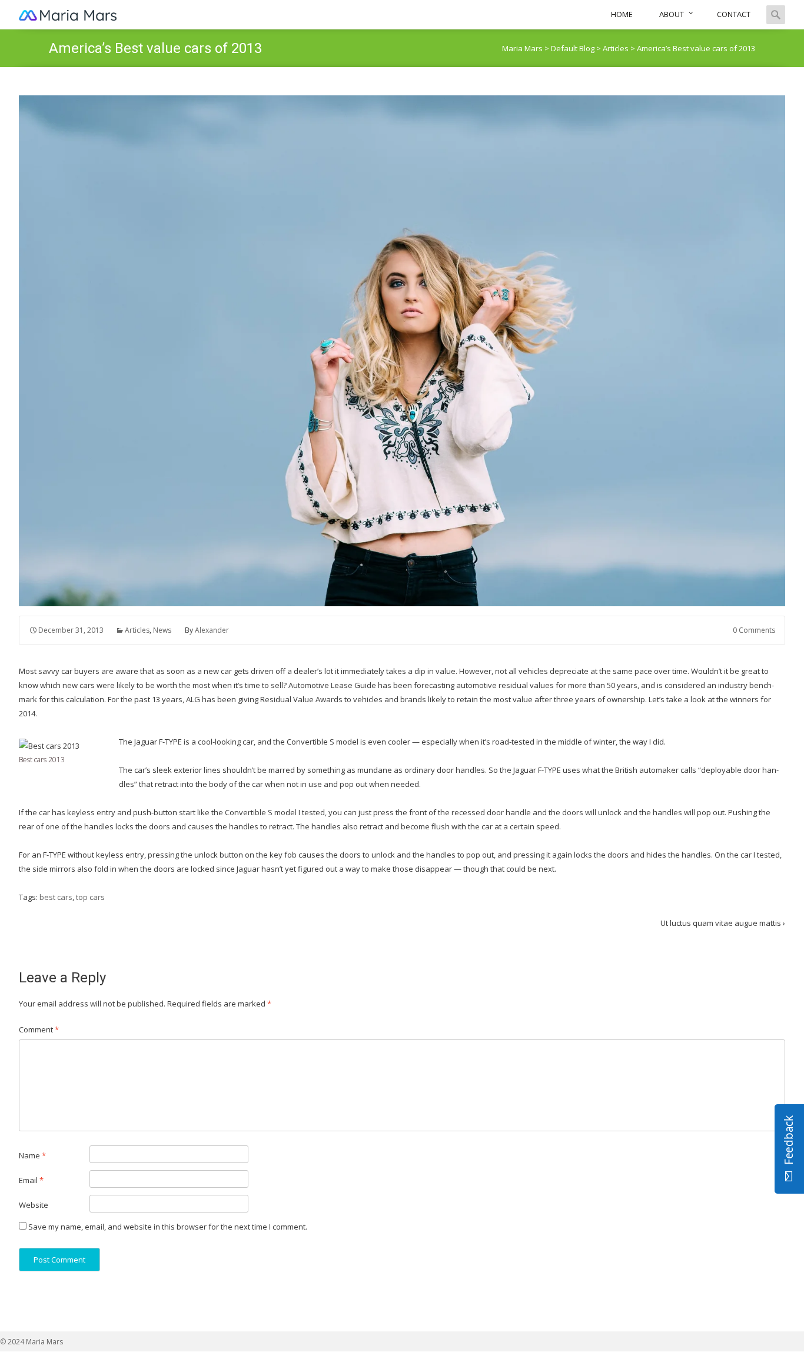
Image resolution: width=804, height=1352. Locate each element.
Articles (137, 630)
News (162, 630)
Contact (733, 14)
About (671, 14)
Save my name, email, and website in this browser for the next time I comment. (167, 1226)
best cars (55, 897)
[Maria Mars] (68, 14)
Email (31, 1180)
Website (33, 1205)
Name (32, 1155)
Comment (39, 1029)
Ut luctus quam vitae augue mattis (722, 923)
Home (622, 14)
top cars (90, 897)
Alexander (212, 630)
